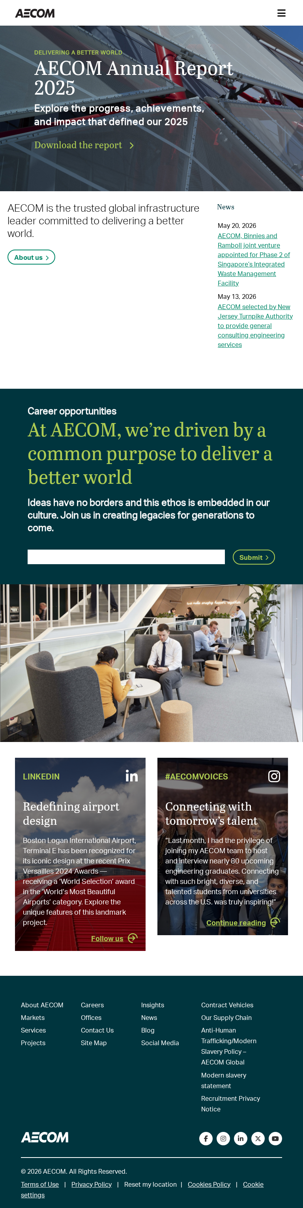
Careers (92, 1005)
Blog (148, 1030)
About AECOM (42, 1005)
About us (28, 257)
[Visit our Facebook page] (206, 1138)
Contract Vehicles (227, 1005)
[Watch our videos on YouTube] (275, 1138)
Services (33, 1030)
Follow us (107, 938)
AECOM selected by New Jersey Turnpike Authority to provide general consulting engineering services (255, 325)
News (149, 1017)
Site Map (94, 1042)
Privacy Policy (91, 1184)
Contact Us (97, 1030)
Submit (250, 557)
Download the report (79, 144)
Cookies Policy (209, 1184)
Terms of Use (40, 1184)
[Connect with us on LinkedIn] (240, 1138)
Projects (33, 1042)
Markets (33, 1017)
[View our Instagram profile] (223, 1138)
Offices (91, 1017)
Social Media (160, 1042)
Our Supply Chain (226, 1017)
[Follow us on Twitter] (258, 1138)
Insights (152, 1005)
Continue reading (236, 922)
